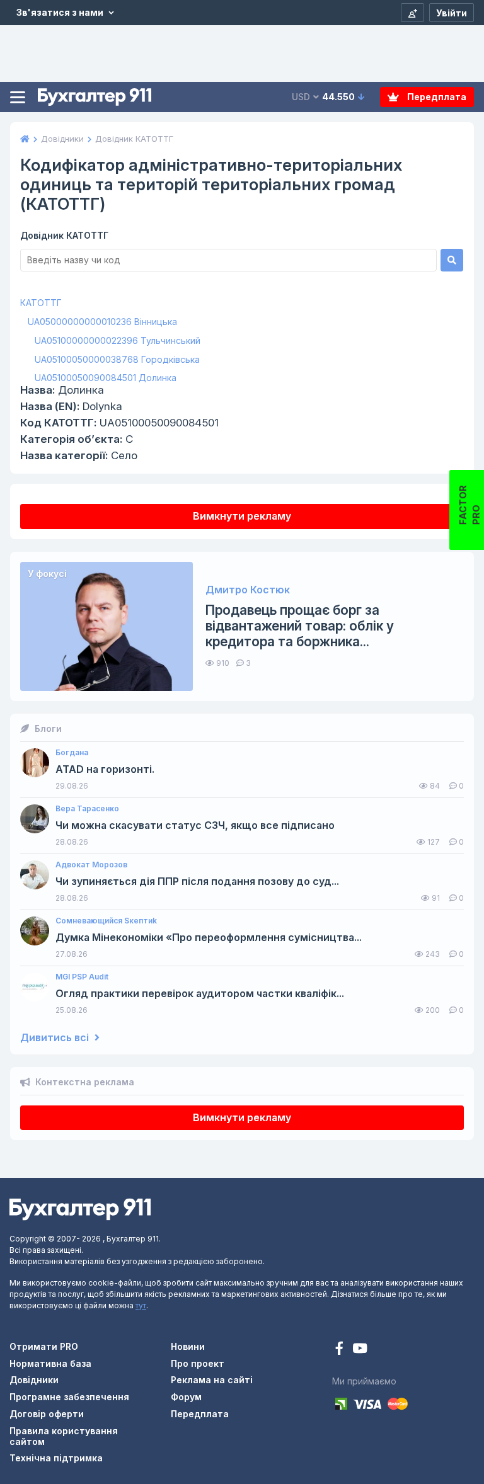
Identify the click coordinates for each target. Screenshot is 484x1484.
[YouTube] (360, 1349)
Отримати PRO (43, 1346)
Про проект (197, 1363)
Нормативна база (50, 1363)
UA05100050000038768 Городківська (117, 359)
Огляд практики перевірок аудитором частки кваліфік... (199, 994)
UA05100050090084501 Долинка (105, 377)
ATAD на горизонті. (104, 769)
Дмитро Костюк (247, 590)
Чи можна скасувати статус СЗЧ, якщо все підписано (195, 825)
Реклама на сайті (212, 1379)
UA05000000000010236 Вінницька (102, 321)
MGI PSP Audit (81, 977)
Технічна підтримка (56, 1458)
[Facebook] (340, 1349)
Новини (188, 1346)
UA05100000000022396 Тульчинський (117, 340)
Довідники (34, 1379)
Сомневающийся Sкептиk (106, 920)
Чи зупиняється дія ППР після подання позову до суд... (197, 882)
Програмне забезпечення (69, 1396)
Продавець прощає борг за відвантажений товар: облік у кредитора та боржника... (299, 625)
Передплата (435, 96)
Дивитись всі (55, 1038)
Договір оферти (46, 1413)
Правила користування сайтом (63, 1436)
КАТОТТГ (41, 302)
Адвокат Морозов (91, 864)
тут (140, 1305)
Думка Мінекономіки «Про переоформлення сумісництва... (208, 938)
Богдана (71, 752)
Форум (186, 1396)
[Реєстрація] (412, 12)
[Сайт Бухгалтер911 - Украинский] (80, 1208)
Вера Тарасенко (87, 808)
